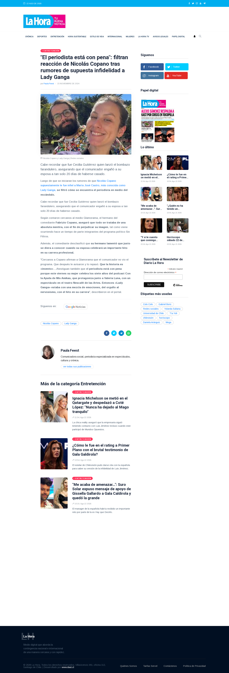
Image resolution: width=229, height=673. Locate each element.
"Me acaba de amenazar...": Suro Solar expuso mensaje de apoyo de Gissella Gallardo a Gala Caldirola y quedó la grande (101, 491)
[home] (44, 21)
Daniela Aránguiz (151, 322)
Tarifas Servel (150, 666)
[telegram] (204, 3)
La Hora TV (143, 37)
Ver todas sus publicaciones (77, 366)
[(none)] (48, 352)
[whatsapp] (128, 333)
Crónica (29, 37)
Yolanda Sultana (172, 309)
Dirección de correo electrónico (160, 272)
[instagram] (197, 3)
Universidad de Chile (153, 313)
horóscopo (164, 318)
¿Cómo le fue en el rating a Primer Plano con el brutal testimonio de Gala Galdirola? (101, 450)
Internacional (115, 37)
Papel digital (178, 37)
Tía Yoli (173, 313)
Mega (168, 322)
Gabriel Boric (165, 304)
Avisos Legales (160, 37)
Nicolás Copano (51, 323)
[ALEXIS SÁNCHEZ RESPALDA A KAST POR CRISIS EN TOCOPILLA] (158, 120)
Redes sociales (151, 309)
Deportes (42, 37)
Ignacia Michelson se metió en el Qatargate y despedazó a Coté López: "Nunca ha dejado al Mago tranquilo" (100, 405)
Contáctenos (170, 666)
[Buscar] (200, 36)
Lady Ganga (70, 323)
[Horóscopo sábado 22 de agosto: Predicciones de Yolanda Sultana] (177, 225)
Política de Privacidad (194, 666)
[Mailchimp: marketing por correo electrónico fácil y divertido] (178, 287)
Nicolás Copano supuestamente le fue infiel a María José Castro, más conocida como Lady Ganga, (83, 185)
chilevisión (148, 318)
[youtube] (200, 3)
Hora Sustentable (77, 37)
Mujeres (130, 37)
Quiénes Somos (128, 666)
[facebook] (189, 3)
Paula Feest (49, 84)
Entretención (57, 37)
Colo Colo (148, 304)
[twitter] (193, 3)
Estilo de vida (97, 37)
